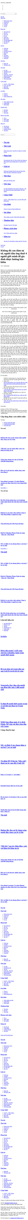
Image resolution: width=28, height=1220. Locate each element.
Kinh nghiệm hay (8, 96)
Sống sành (6, 119)
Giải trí (2, 45)
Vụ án (5, 26)
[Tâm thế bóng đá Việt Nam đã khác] (4, 520)
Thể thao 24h (7, 65)
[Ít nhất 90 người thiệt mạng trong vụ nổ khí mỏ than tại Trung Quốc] (8, 700)
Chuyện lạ (6, 22)
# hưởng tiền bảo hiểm (9, 424)
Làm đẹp (6, 58)
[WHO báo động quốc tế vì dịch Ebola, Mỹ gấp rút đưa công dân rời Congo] (8, 718)
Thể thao (3, 61)
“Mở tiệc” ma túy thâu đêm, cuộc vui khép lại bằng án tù (12, 449)
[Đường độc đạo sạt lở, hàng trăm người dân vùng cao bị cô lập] (4, 434)
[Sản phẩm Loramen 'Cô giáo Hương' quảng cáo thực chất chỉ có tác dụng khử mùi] (4, 478)
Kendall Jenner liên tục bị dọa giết (11, 786)
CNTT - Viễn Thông (9, 84)
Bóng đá (6, 63)
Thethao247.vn (7, 627)
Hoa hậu (6, 52)
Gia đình (3, 91)
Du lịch (5, 111)
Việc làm (3, 67)
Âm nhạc (6, 55)
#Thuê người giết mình (9, 422)
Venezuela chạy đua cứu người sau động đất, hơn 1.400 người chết (13, 687)
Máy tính (6, 87)
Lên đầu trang (9, 1035)
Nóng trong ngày (8, 20)
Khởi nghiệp (7, 77)
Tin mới (4, 552)
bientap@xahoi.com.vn (11, 1203)
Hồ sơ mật (6, 38)
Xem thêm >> (4, 487)
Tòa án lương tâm (8, 40)
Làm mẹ (6, 95)
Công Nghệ (3, 81)
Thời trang (6, 57)
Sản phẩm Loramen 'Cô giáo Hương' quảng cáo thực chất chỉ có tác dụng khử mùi (14, 483)
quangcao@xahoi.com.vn (17, 1218)
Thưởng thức (4, 107)
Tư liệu (5, 25)
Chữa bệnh (6, 103)
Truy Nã (6, 34)
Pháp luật (3, 29)
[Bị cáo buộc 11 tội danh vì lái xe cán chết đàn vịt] (6, 794)
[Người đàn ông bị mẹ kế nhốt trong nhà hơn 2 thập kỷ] (6, 806)
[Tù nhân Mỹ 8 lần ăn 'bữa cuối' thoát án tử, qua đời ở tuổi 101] (7, 757)
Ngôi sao (6, 48)
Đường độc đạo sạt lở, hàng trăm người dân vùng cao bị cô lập (13, 438)
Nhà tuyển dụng (8, 76)
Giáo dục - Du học (8, 74)
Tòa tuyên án (7, 31)
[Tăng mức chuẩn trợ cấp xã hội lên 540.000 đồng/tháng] (4, 456)
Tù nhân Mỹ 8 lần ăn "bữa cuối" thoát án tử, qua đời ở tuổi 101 (14, 762)
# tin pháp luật (7, 425)
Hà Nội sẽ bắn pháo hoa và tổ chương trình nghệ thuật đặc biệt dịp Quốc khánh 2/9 (14, 501)
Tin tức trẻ (6, 126)
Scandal (6, 49)
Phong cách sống (5, 115)
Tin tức (2, 16)
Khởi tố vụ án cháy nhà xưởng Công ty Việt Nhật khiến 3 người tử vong (13, 513)
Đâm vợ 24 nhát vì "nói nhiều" (11, 774)
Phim (5, 54)
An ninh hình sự (8, 623)
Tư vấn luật (6, 41)
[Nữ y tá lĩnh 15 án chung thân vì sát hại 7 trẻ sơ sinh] (4, 540)
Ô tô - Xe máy (7, 85)
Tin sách (6, 130)
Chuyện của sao (8, 51)
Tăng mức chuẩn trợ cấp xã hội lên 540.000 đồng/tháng (12, 460)
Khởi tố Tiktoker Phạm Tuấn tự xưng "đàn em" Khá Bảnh (13, 533)
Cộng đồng (6, 127)
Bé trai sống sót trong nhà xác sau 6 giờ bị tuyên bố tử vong (12, 670)
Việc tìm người (7, 78)
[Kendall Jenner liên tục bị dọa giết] (6, 782)
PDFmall (6, 630)
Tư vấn (5, 70)
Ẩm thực (6, 110)
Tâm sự (5, 93)
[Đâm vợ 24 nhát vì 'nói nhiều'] (6, 771)
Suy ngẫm (6, 121)
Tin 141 (6, 43)
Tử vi (5, 118)
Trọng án (6, 37)
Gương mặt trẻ (7, 129)
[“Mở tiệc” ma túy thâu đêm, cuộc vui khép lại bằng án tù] (4, 445)
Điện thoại (6, 88)
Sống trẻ (3, 123)
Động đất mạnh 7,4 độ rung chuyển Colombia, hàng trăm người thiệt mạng (12, 653)
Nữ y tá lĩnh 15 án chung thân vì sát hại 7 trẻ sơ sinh (13, 746)
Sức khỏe (3, 99)
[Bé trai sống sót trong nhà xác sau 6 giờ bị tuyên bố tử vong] (8, 665)
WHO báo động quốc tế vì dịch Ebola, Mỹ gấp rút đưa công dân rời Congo (13, 724)
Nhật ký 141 (7, 624)
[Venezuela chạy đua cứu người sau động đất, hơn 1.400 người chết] (8, 682)
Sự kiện (4, 636)
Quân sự (6, 23)
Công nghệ (6, 629)
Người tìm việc (7, 71)
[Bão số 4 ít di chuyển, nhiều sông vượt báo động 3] (4, 467)
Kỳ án (5, 36)
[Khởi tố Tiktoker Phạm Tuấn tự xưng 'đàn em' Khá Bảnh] (4, 529)
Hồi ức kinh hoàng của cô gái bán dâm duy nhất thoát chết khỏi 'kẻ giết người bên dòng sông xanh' (15, 384)
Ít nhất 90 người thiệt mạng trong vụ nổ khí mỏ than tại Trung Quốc (14, 706)
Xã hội (5, 626)
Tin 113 (5, 33)
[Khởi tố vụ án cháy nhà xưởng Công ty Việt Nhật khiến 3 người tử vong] (4, 509)
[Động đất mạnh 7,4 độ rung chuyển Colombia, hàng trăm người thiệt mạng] (8, 647)
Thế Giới (3, 18)
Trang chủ (3, 1035)
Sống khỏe (6, 104)
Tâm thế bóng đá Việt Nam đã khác (12, 523)
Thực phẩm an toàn (8, 101)
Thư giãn (6, 112)
